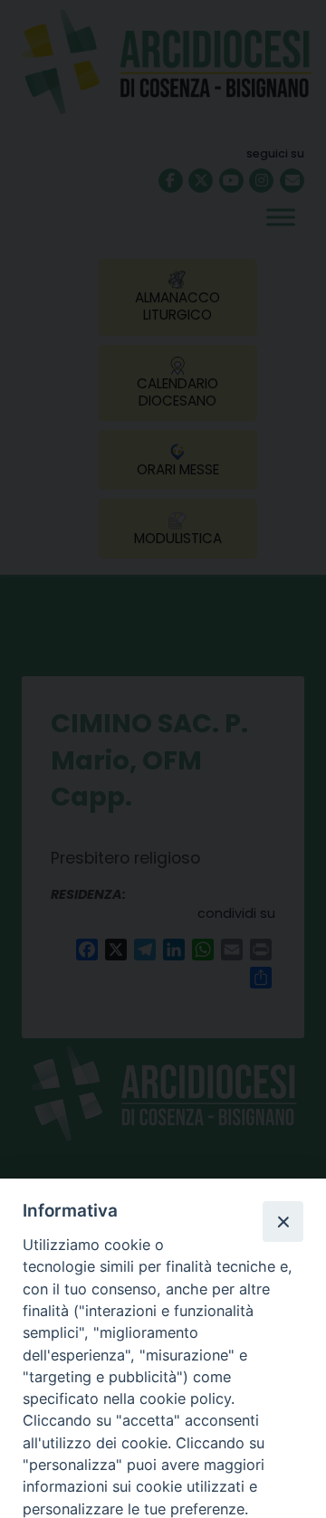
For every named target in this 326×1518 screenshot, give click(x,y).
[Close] (282, 1221)
